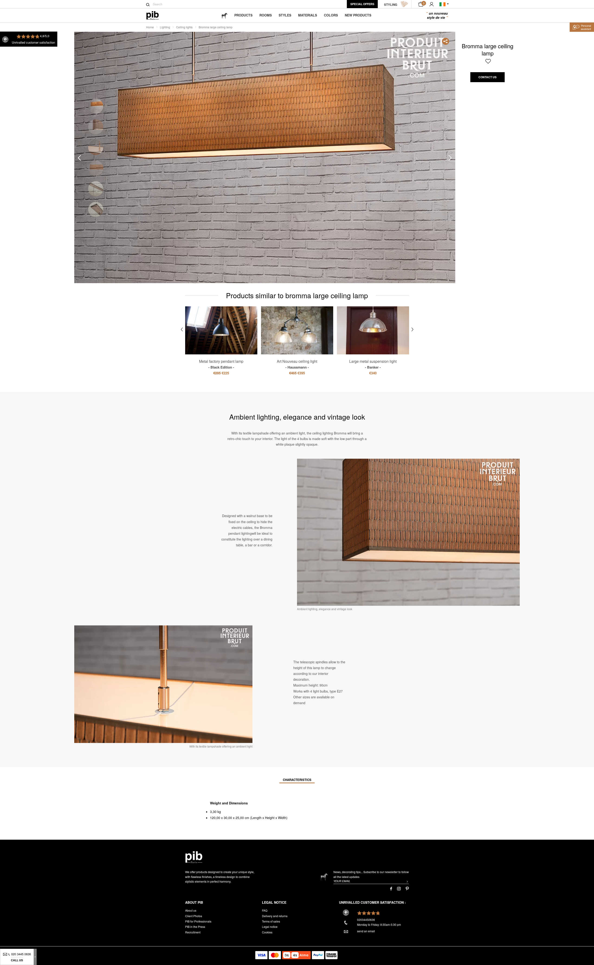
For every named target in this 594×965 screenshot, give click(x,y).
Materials (307, 15)
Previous (79, 158)
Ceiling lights (184, 27)
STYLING (390, 4)
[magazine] (224, 15)
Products (243, 15)
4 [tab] (95, 168)
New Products (358, 15)
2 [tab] (95, 126)
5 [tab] (95, 188)
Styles (285, 15)
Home (150, 27)
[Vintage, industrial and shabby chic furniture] (156, 15)
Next (450, 158)
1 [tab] (95, 106)
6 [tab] (95, 209)
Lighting (165, 27)
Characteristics (297, 779)
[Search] (148, 4)
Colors (331, 15)
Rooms (265, 15)
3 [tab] (95, 147)
